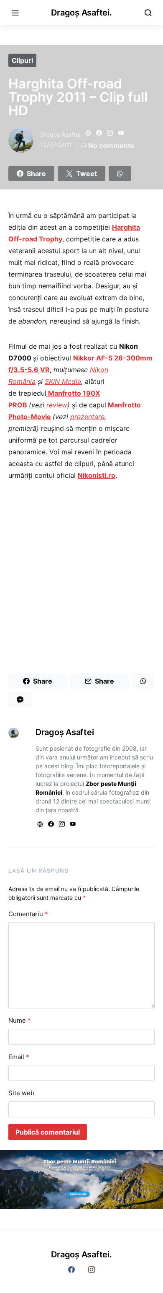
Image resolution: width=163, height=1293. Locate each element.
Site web (21, 1093)
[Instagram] (91, 1269)
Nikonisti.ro (96, 475)
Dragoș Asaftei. (81, 13)
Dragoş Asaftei (60, 134)
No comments (111, 145)
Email (18, 1057)
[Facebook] (71, 1269)
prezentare (87, 416)
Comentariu (28, 914)
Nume (19, 1020)
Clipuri (22, 60)
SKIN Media (63, 381)
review (56, 405)
